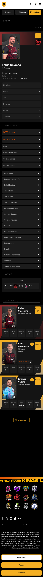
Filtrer (37, 27)
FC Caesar (13, 73)
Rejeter (21, 565)
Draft (25, 525)
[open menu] (40, 4)
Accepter (21, 573)
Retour (7, 21)
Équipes (5, 525)
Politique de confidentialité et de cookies (25, 548)
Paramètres (21, 557)
